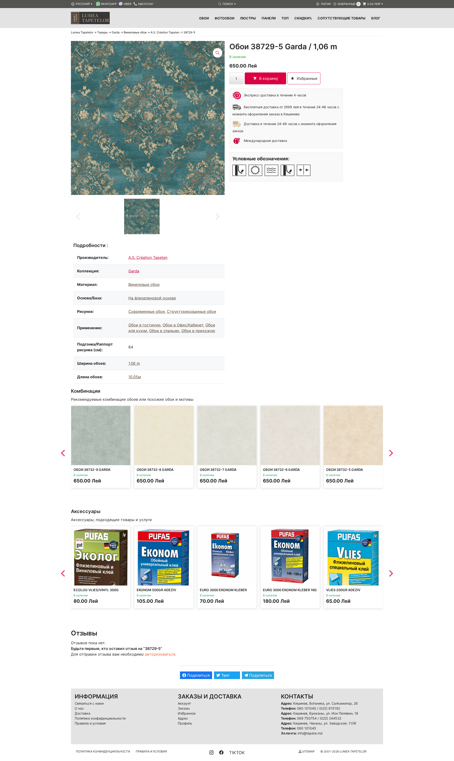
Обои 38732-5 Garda (344, 470)
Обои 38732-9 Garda (92, 470)
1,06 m (134, 363)
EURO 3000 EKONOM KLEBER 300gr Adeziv (223, 592)
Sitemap (308, 751)
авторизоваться (160, 654)
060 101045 (306, 728)
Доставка (82, 713)
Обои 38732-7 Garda (218, 470)
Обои (204, 18)
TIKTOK (237, 752)
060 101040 (306, 708)
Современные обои (146, 311)
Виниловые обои (144, 284)
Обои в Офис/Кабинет (183, 325)
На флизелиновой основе (152, 298)
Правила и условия (90, 723)
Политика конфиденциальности (100, 718)
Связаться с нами (89, 703)
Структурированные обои (191, 311)
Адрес (183, 718)
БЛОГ (375, 18)
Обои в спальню (164, 330)
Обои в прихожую (198, 330)
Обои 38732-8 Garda (155, 470)
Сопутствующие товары (342, 18)
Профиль (185, 723)
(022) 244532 (330, 718)
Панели (269, 18)
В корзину (268, 78)
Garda (133, 271)
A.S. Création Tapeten (147, 257)
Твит (225, 675)
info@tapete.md (310, 733)
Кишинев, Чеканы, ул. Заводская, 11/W (324, 723)
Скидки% (303, 18)
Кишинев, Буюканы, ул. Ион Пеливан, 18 (325, 713)
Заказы (184, 708)
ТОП (285, 18)
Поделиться (198, 675)
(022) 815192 (329, 708)
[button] (142, 216)
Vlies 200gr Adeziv (343, 590)
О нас (79, 708)
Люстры (248, 18)
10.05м (134, 376)
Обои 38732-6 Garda (281, 470)
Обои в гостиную (144, 325)
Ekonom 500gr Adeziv (156, 590)
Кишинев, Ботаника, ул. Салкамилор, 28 (325, 703)
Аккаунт (184, 703)
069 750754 (307, 718)
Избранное (187, 713)
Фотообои (224, 18)
